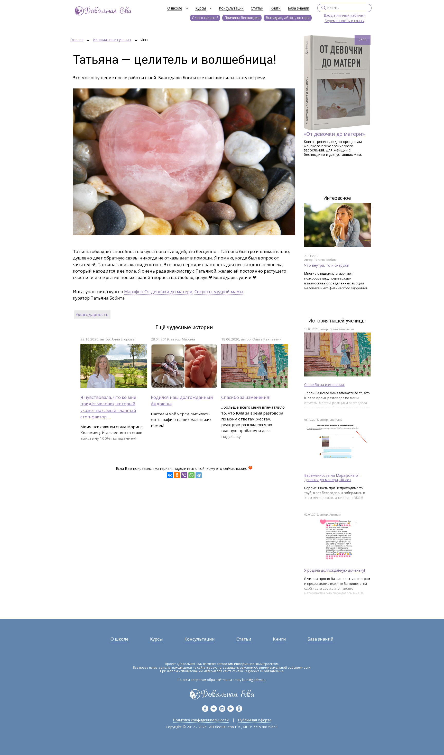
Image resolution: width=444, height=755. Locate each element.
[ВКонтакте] (170, 475)
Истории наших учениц (112, 40)
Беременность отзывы (344, 21)
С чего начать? (205, 17)
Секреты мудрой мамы (219, 291)
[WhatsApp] (191, 475)
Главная (76, 40)
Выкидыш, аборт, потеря (288, 17)
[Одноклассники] (177, 475)
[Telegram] (199, 475)
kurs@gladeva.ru (254, 680)
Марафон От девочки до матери (158, 291)
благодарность (92, 314)
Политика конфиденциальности (201, 719)
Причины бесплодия (242, 17)
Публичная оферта (254, 719)
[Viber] (184, 475)
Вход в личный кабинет (344, 15)
